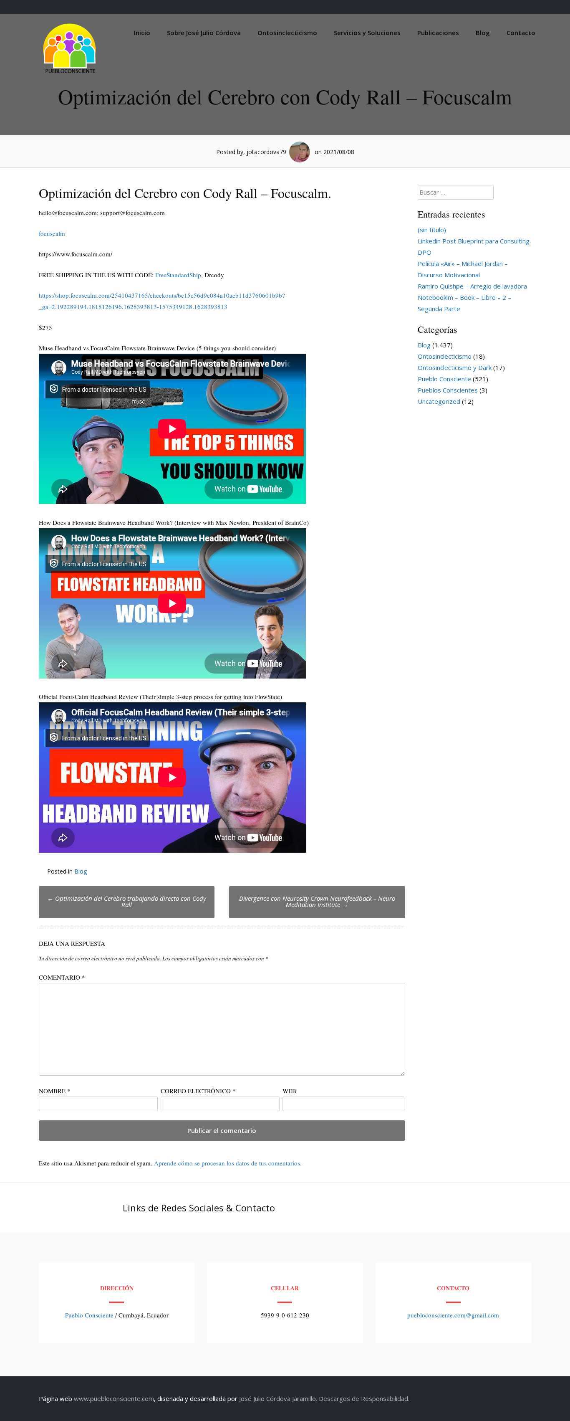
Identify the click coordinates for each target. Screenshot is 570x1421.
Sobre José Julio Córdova (204, 32)
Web (289, 1091)
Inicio (142, 32)
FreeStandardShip (178, 275)
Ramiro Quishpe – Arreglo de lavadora (472, 286)
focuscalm (52, 233)
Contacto (521, 32)
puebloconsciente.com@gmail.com (453, 1315)
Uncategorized (439, 401)
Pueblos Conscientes (448, 390)
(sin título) (432, 229)
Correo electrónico (198, 1091)
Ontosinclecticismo (287, 32)
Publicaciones (438, 32)
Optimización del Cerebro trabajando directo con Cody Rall (126, 901)
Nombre (55, 1091)
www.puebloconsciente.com (114, 1398)
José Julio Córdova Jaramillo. (278, 1398)
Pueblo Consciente (444, 379)
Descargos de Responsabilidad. (364, 1398)
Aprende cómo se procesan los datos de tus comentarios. (228, 1163)
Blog (483, 32)
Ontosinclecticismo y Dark (455, 367)
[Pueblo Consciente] (70, 73)
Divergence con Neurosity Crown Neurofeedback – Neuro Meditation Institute (317, 901)
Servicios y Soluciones (367, 32)
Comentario (62, 977)
